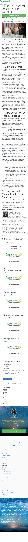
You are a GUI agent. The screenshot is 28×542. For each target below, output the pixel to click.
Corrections (4, 459)
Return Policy (5, 457)
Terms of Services (6, 455)
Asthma (5, 398)
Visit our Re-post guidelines (8, 22)
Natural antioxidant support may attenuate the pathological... (12, 363)
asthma (3, 147)
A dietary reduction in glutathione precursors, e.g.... (13, 293)
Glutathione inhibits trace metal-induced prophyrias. (14, 316)
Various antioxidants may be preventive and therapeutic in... (13, 339)
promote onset (7, 145)
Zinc (4, 394)
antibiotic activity (15, 183)
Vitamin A (5, 389)
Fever (4, 399)
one (17, 185)
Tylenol (23, 143)
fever (3, 44)
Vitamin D (5, 392)
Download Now (14, 431)
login (18, 372)
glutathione (14, 148)
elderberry (5, 127)
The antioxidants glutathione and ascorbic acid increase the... (13, 270)
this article (10, 74)
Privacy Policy (5, 453)
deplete (13, 147)
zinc (21, 174)
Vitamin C (5, 390)
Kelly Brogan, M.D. (12, 19)
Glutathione (6, 387)
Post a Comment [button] (7, 379)
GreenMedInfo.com (15, 234)
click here (4, 373)
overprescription (8, 151)
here (22, 39)
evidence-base (6, 141)
